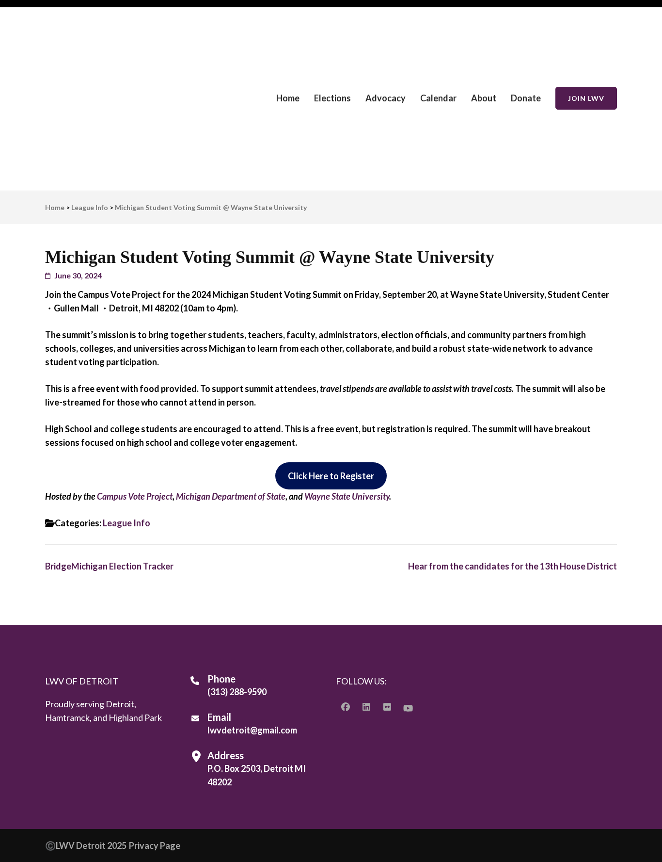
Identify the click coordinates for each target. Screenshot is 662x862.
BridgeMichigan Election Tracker (109, 566)
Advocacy (385, 98)
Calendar (438, 98)
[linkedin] (366, 706)
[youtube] (408, 707)
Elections (332, 98)
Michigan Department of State (230, 496)
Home (287, 98)
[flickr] (387, 706)
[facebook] (345, 706)
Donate (526, 98)
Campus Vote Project (135, 496)
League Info (126, 523)
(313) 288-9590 (237, 691)
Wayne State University (346, 496)
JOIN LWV (586, 98)
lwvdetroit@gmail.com (252, 730)
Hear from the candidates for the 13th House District (512, 566)
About (483, 98)
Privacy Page (154, 845)
